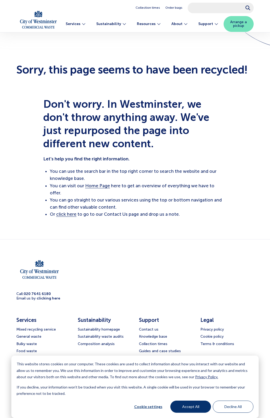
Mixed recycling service (36, 329)
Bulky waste (26, 344)
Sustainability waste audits (101, 336)
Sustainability (108, 24)
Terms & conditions (217, 344)
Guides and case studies (160, 351)
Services (73, 24)
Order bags (173, 7)
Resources (146, 24)
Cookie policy (212, 336)
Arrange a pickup (238, 24)
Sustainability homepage (99, 329)
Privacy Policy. (206, 377)
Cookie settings (148, 406)
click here (66, 214)
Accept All (190, 406)
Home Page (97, 185)
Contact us (148, 329)
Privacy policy (212, 329)
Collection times (148, 7)
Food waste (26, 351)
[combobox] (221, 8)
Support (205, 24)
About (176, 24)
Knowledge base (153, 336)
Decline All (233, 406)
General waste (28, 336)
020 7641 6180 (37, 294)
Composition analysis (96, 344)
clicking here (48, 298)
